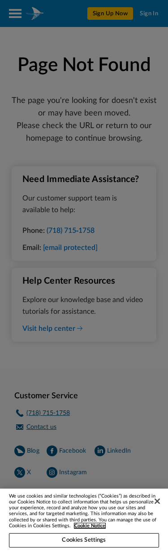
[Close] (157, 501)
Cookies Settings (84, 540)
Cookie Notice (89, 525)
